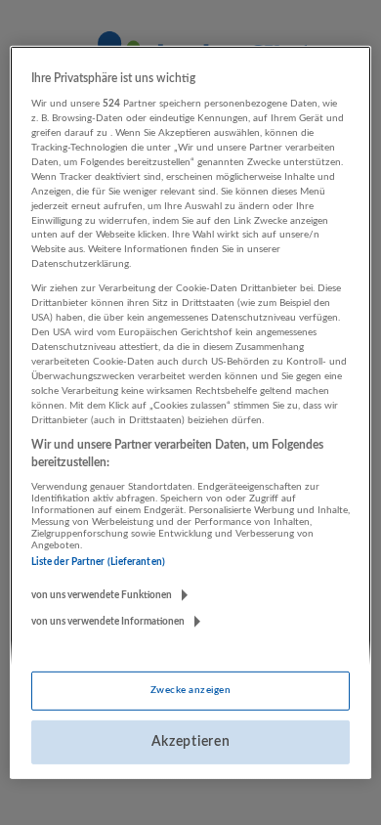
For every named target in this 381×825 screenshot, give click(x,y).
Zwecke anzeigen (190, 690)
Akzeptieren (191, 742)
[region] (191, 412)
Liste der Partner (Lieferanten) (98, 562)
